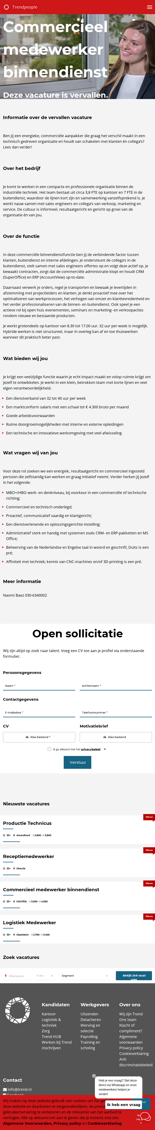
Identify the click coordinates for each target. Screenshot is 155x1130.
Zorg (46, 1030)
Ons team (127, 1019)
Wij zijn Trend (131, 1013)
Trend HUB (51, 1036)
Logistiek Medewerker (29, 922)
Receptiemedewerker (28, 856)
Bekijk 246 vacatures (134, 977)
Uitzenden (89, 1013)
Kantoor (49, 1013)
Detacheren (91, 1019)
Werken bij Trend (57, 1042)
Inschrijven (51, 1047)
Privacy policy (131, 1047)
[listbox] (44, 975)
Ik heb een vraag (123, 1104)
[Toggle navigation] (150, 7)
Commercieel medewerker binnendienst (51, 889)
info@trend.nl (20, 1089)
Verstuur (78, 762)
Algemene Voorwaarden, (28, 1123)
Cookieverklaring (134, 1053)
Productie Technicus (27, 823)
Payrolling (89, 1036)
